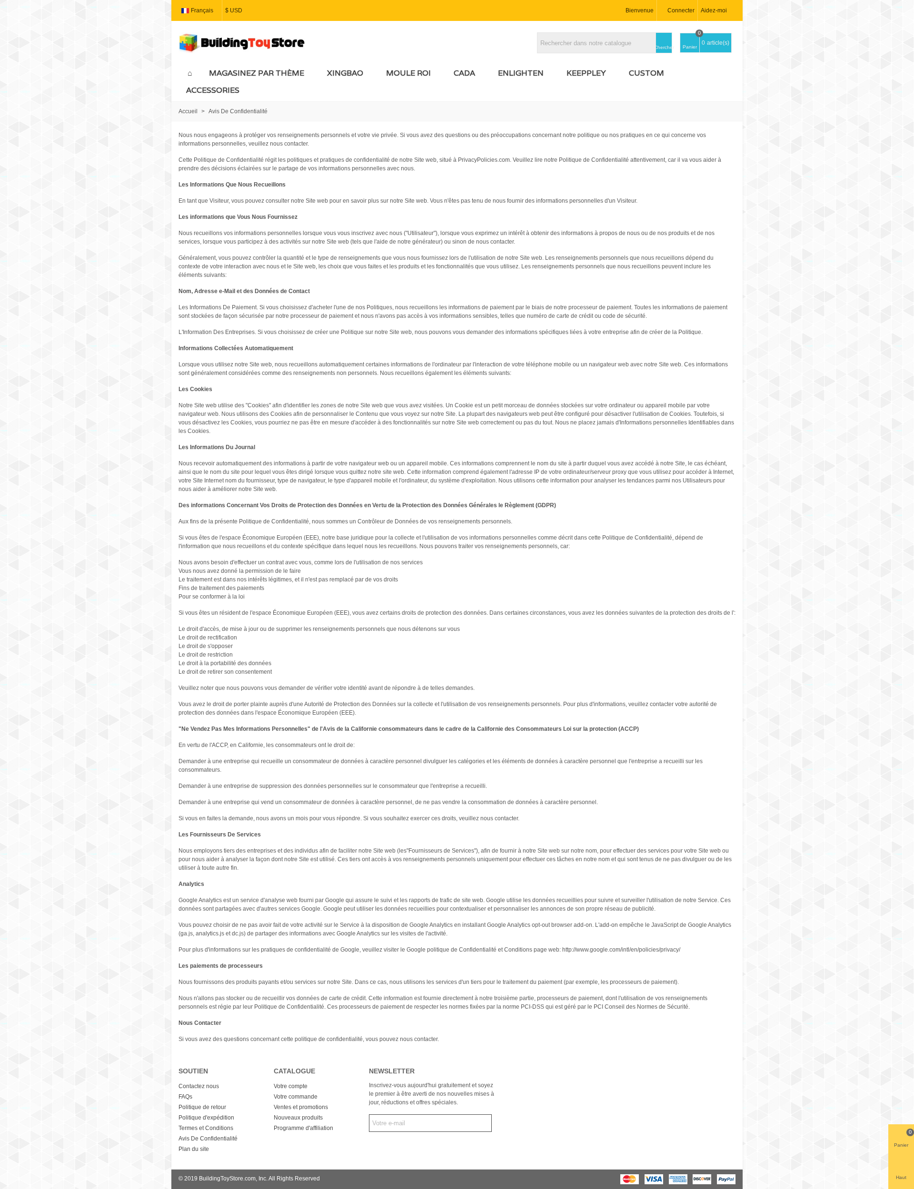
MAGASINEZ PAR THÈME (256, 73)
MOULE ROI (408, 73)
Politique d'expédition (206, 1117)
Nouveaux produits (298, 1117)
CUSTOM (646, 73)
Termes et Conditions (206, 1128)
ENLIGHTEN (521, 73)
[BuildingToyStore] (242, 42)
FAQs (185, 1096)
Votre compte (291, 1086)
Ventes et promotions (301, 1107)
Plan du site (194, 1149)
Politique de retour (202, 1107)
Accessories (212, 90)
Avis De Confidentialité (208, 1138)
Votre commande (296, 1096)
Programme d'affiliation (303, 1128)
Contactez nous (199, 1086)
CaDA (464, 73)
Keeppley (586, 73)
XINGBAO (345, 73)
